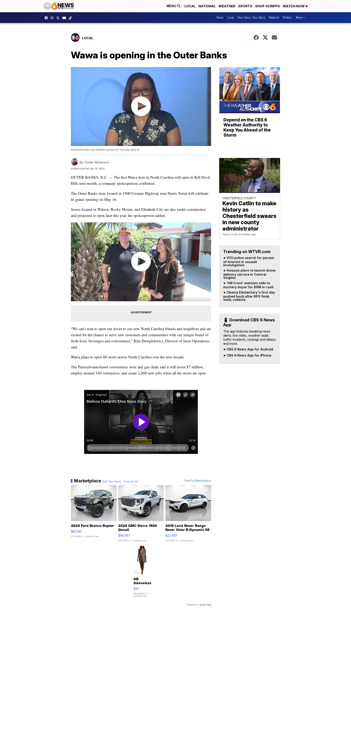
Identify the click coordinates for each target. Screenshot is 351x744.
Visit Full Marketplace (197, 480)
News (220, 17)
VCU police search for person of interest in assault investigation (248, 261)
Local (190, 6)
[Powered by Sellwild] (205, 604)
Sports (245, 6)
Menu (172, 6)
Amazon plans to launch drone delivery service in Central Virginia (249, 274)
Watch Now (294, 6)
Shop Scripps (267, 6)
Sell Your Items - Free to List (120, 481)
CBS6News (47, 18)
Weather (227, 6)
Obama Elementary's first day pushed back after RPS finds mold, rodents (249, 296)
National (207, 6)
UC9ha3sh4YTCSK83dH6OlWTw (65, 18)
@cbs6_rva (71, 18)
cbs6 (53, 18)
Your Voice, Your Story (251, 17)
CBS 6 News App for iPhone (248, 355)
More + (300, 17)
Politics (287, 17)
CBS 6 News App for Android (249, 349)
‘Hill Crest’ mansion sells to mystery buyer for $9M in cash (248, 285)
